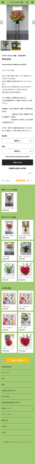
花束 (3, 378)
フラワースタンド (7, 414)
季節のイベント (6, 408)
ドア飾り (4, 426)
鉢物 (3, 384)
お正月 (4, 432)
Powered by (15, 445)
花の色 (4, 136)
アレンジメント (6, 372)
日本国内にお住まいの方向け (17, 168)
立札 (3, 146)
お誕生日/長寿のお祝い (9, 390)
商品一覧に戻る (17, 360)
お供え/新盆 (5, 396)
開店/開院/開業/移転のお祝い (11, 402)
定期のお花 (5, 420)
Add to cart (17, 162)
